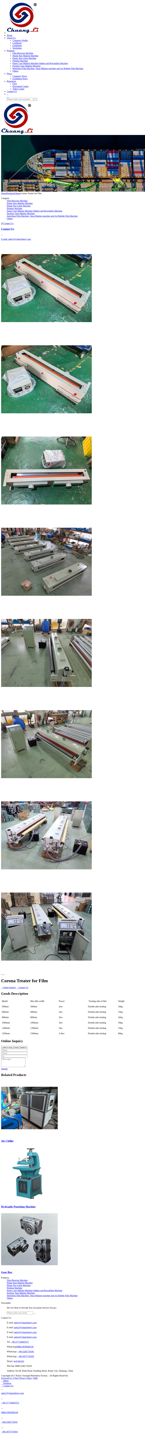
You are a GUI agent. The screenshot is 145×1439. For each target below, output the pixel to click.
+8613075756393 (26, 1356)
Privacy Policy (25, 1378)
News (9, 73)
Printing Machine (20, 61)
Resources (11, 81)
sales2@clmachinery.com (25, 1327)
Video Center (18, 89)
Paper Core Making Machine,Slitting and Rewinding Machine (40, 63)
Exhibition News (20, 78)
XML (35, 1378)
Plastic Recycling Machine (24, 58)
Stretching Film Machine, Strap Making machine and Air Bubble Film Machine (47, 68)
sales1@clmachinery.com (25, 1322)
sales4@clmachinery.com (25, 1337)
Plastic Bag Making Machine (25, 56)
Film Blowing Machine (22, 53)
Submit (4, 1069)
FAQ (14, 84)
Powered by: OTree (10, 1378)
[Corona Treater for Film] (46, 332)
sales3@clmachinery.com (25, 1332)
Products (11, 50)
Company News (19, 76)
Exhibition (17, 45)
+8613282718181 (26, 1351)
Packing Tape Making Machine (26, 66)
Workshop (17, 48)
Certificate (17, 43)
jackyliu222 (19, 1361)
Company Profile (20, 40)
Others (15, 71)
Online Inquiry (8, 987)
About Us (11, 38)
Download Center (20, 86)
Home (9, 35)
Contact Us (12, 91)
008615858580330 (24, 1347)
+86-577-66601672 (20, 1342)
